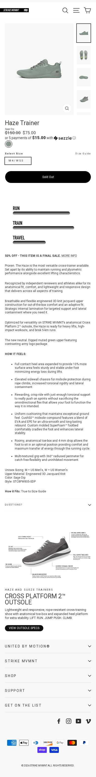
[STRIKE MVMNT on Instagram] (68, 721)
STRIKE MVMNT (21, 661)
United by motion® (27, 646)
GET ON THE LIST (23, 705)
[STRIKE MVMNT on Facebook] (59, 721)
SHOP (11, 676)
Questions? (13, 504)
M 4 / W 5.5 (16, 160)
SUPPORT (15, 691)
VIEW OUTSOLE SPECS (24, 628)
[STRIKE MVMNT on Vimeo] (88, 721)
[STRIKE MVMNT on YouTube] (78, 721)
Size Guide (83, 153)
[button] (48, 137)
